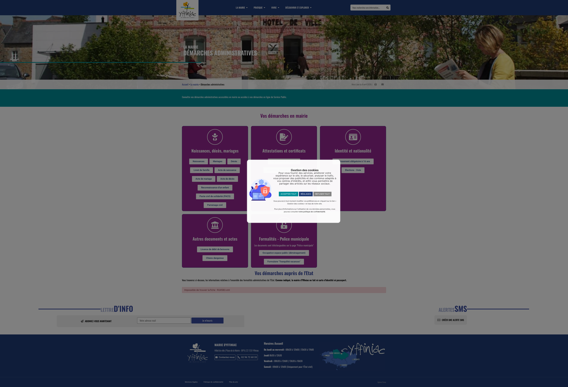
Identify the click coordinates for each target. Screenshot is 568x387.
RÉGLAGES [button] (306, 194)
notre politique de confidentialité (311, 212)
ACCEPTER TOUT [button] (288, 194)
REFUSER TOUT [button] (322, 194)
